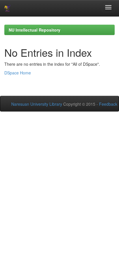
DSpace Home (17, 73)
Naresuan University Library (36, 104)
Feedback (108, 104)
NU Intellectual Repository (34, 30)
